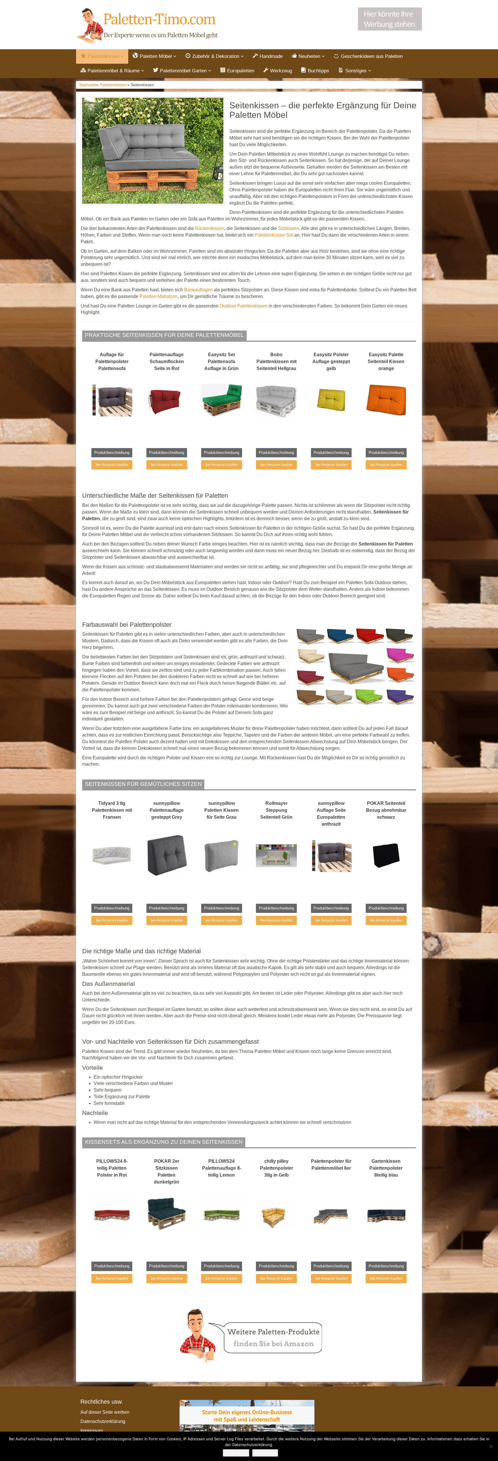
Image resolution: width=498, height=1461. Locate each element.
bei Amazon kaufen (112, 465)
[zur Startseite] (148, 26)
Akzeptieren (236, 1453)
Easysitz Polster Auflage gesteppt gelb (331, 361)
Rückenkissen (209, 228)
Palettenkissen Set (274, 235)
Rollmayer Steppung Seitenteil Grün (276, 810)
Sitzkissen (288, 228)
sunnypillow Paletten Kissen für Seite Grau (221, 810)
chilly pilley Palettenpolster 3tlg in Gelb (276, 1168)
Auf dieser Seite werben (104, 1412)
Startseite (87, 85)
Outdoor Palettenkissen (243, 305)
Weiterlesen (265, 1453)
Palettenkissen (113, 85)
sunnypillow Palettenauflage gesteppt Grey (167, 810)
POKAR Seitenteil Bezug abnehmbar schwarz (386, 810)
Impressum (91, 1430)
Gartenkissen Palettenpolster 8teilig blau (386, 1168)
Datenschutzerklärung (102, 1421)
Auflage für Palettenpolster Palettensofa (112, 361)
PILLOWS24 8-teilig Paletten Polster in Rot (112, 1168)
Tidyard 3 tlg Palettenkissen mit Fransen (112, 810)
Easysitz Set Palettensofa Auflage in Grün (221, 361)
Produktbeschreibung (111, 452)
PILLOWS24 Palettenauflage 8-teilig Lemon (221, 1168)
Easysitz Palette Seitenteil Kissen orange (386, 361)
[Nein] (491, 1446)
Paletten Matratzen (158, 296)
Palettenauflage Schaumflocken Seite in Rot (167, 361)
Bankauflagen (198, 289)
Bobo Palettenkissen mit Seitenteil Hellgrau (276, 361)
